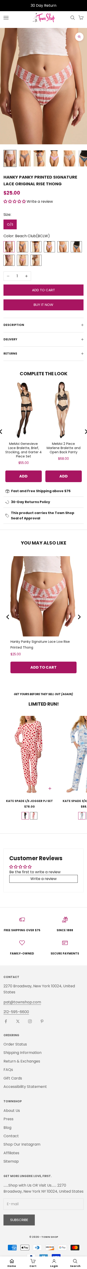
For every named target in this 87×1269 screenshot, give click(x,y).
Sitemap (11, 1161)
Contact (11, 1136)
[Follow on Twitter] (18, 1021)
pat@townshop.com (22, 1002)
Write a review (43, 878)
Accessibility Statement (25, 1086)
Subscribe (19, 1219)
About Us (11, 1110)
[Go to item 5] (69, 158)
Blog (7, 1127)
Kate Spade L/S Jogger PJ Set (29, 801)
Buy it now (43, 304)
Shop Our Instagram (21, 1144)
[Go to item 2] (24, 158)
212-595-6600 (16, 1012)
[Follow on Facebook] (5, 1021)
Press (8, 1119)
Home (11, 1266)
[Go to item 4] (54, 158)
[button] (14, 201)
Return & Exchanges (21, 1061)
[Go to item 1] (9, 158)
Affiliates (11, 1153)
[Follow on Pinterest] (42, 1021)
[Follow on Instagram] (30, 1021)
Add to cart (43, 290)
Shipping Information (22, 1052)
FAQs (8, 1069)
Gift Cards (12, 1078)
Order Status (15, 1044)
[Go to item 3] (39, 158)
